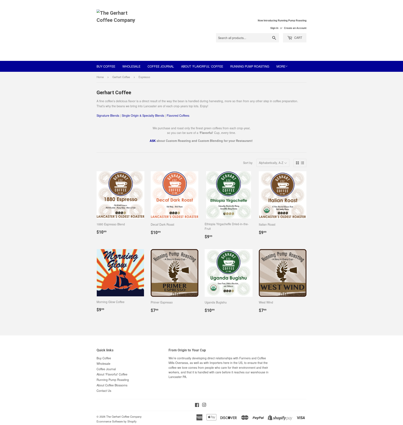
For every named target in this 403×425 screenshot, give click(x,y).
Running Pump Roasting (249, 66)
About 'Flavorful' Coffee (202, 66)
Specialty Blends (153, 115)
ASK (153, 141)
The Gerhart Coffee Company (124, 416)
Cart (297, 37)
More (280, 66)
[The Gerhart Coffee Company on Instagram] (204, 405)
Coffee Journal (161, 66)
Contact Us (104, 390)
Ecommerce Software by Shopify (117, 421)
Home (100, 77)
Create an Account (295, 28)
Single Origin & (132, 115)
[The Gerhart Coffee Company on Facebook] (197, 405)
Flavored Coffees (178, 115)
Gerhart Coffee (121, 77)
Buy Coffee (106, 66)
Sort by (248, 163)
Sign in (274, 28)
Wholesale (131, 66)
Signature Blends (108, 115)
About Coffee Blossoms (112, 385)
